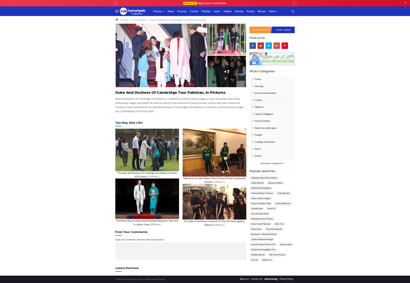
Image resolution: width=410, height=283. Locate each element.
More (272, 11)
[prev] (116, 3)
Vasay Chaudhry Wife (261, 203)
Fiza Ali (254, 259)
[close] (405, 3)
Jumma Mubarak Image (262, 239)
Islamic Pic (267, 259)
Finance (182, 11)
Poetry (250, 11)
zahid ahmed (257, 182)
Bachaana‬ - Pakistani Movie (264, 234)
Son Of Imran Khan (260, 213)
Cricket (194, 11)
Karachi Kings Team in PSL (263, 244)
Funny (258, 79)
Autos (258, 148)
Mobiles (206, 11)
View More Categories (271, 163)
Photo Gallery (139, 19)
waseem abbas (275, 182)
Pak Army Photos (277, 254)
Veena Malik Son (283, 203)
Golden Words (258, 254)
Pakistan (259, 106)
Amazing (259, 86)
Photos (157, 11)
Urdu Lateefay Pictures (262, 193)
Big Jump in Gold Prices (206, 3)
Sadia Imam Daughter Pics (263, 249)
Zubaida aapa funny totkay (264, 177)
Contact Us (256, 278)
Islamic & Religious (264, 114)
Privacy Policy (286, 278)
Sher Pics (279, 223)
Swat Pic (271, 208)
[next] (294, 3)
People (258, 134)
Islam (217, 11)
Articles (239, 11)
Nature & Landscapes (265, 127)
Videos (227, 11)
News (171, 11)
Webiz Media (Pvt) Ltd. (156, 279)
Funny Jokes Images (261, 198)
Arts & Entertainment (265, 93)
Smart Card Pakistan (260, 223)
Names (262, 11)
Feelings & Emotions (265, 141)
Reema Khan (286, 244)
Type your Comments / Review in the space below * (140, 239)
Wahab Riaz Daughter (261, 188)
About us (244, 278)
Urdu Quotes (284, 193)
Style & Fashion (262, 120)
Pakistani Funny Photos (262, 218)
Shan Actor (256, 229)
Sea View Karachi (274, 229)
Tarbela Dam (257, 208)
